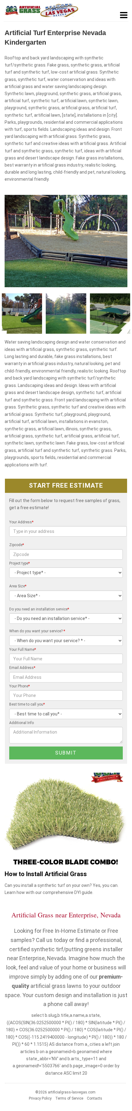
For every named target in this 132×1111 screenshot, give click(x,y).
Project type (19, 563)
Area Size (17, 586)
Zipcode (16, 545)
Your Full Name (22, 649)
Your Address (21, 522)
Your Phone (19, 686)
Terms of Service (69, 1098)
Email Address (22, 668)
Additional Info (21, 723)
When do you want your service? (37, 631)
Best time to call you (27, 704)
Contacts (94, 1098)
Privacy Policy (40, 1098)
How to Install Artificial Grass (46, 874)
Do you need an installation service (39, 609)
